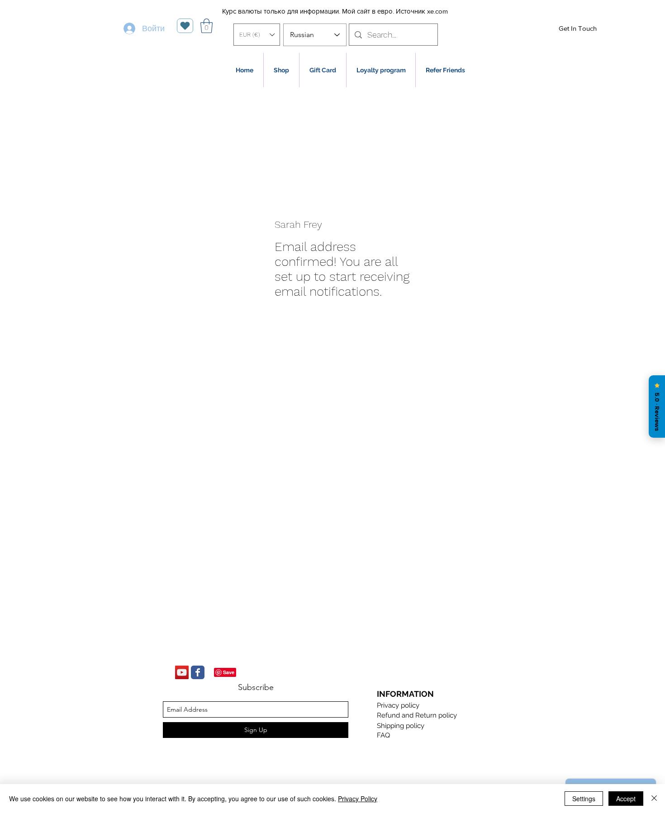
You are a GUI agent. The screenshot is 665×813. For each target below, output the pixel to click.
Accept (626, 798)
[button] (256, 35)
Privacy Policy (357, 798)
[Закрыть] (654, 798)
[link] (206, 26)
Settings (583, 798)
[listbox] (256, 35)
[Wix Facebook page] (197, 672)
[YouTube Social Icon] (182, 672)
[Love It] (185, 26)
